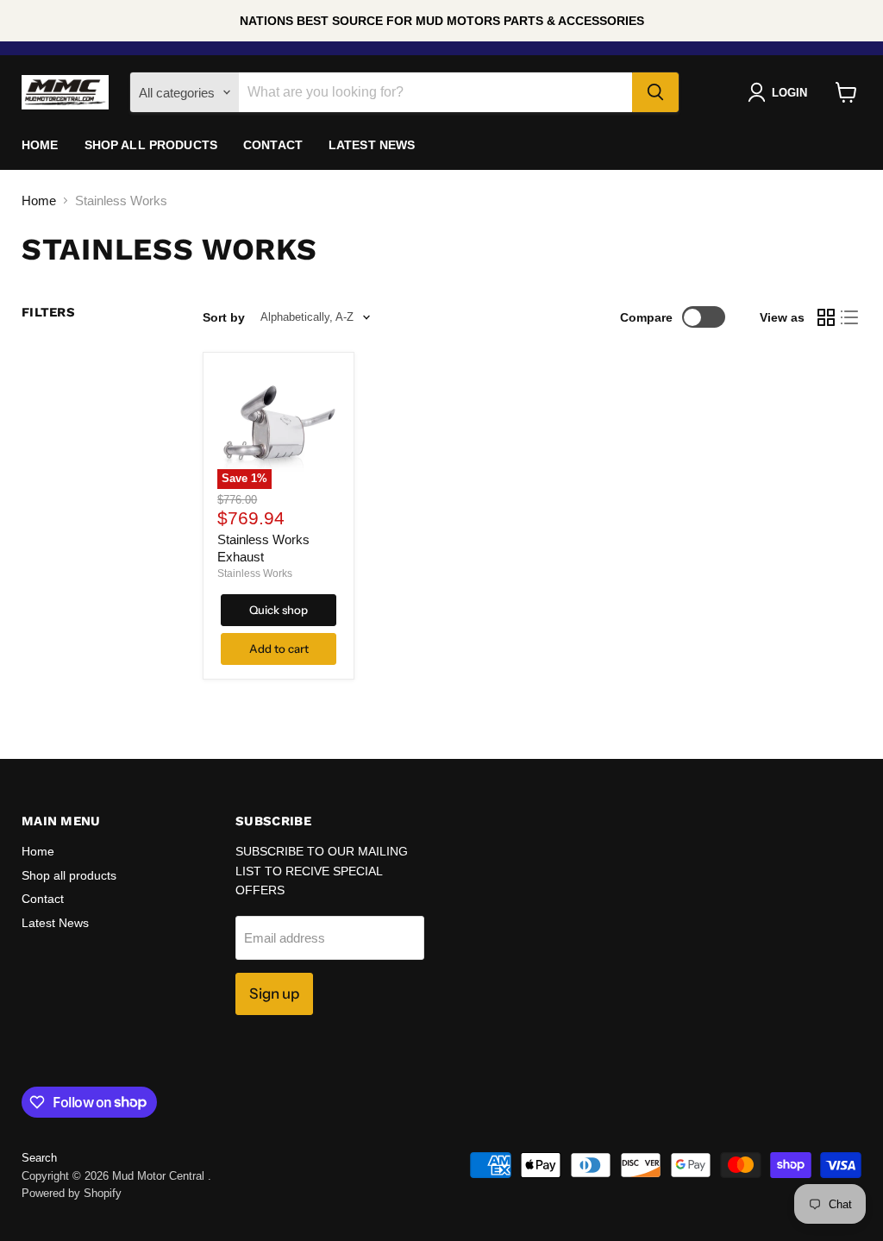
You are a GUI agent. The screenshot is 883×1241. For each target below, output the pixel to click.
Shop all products (151, 145)
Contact (273, 145)
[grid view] (826, 317)
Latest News (372, 145)
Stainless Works (254, 573)
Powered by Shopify (72, 1193)
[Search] (655, 92)
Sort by (224, 317)
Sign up (274, 993)
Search (39, 1157)
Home (40, 145)
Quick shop (278, 610)
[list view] (850, 317)
